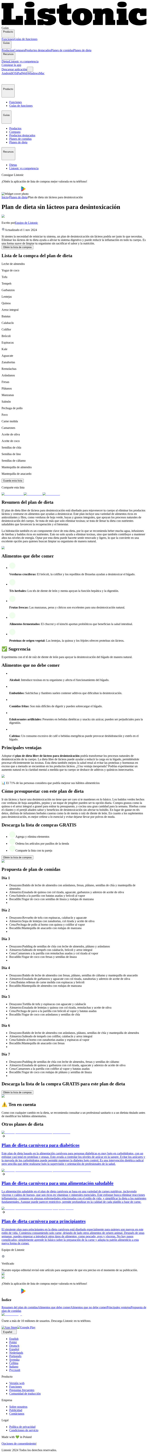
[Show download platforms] (30, 69)
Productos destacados (38, 50)
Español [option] (14, 1349)
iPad (19, 73)
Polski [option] (13, 1342)
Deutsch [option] (14, 1345)
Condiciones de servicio (23, 1430)
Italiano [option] (13, 1366)
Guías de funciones (25, 39)
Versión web (16, 1383)
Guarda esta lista (12, 480)
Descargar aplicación (14, 69)
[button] (6, 79)
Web (25, 73)
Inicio (5, 197)
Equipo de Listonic (26, 222)
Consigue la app (11, 65)
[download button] (11, 190)
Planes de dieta (82, 50)
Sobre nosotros (18, 1406)
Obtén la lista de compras (17, 247)
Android (7, 73)
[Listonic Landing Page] (74, 24)
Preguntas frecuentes (21, 1390)
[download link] (9, 1327)
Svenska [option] (14, 1359)
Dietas (5, 61)
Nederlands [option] (16, 1352)
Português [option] (15, 1356)
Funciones (8, 39)
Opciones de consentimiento (19, 1443)
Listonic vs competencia (24, 61)
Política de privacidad (22, 1426)
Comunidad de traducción (25, 1393)
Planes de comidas (62, 50)
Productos (8, 50)
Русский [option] (14, 1370)
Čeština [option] (13, 1363)
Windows (33, 73)
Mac (42, 73)
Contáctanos (16, 1413)
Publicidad (15, 1410)
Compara (19, 50)
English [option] (13, 1338)
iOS (14, 73)
